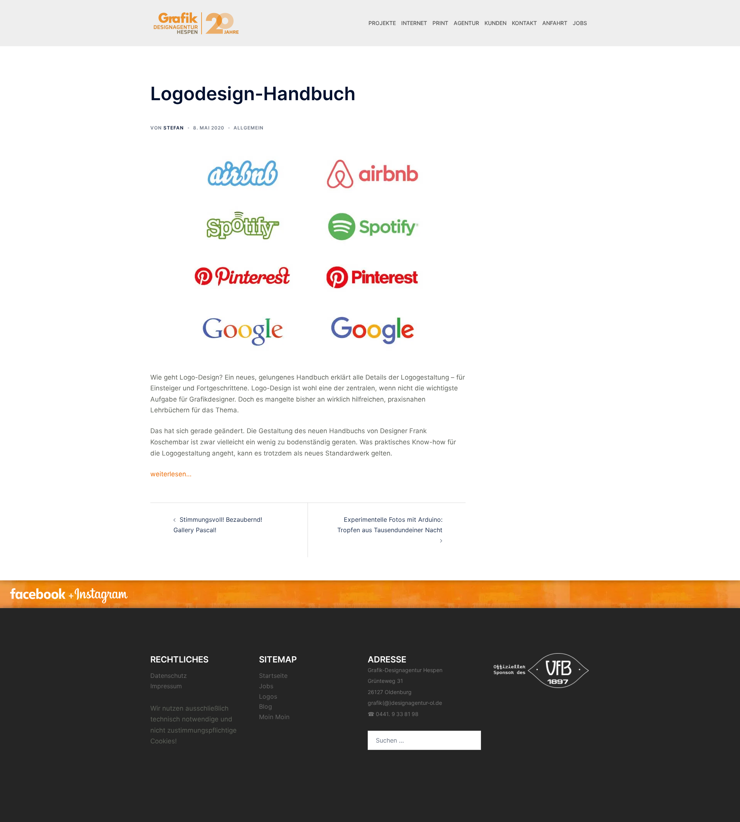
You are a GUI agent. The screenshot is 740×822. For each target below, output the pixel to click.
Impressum (166, 686)
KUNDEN (495, 23)
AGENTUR (466, 23)
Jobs (266, 686)
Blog (265, 706)
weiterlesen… (171, 474)
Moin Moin (274, 717)
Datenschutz (168, 675)
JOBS (580, 23)
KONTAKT (524, 23)
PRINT (440, 23)
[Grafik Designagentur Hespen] (196, 22)
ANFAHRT (554, 23)
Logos (268, 696)
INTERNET (414, 23)
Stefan (173, 128)
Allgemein (249, 128)
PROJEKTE (382, 23)
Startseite (273, 675)
